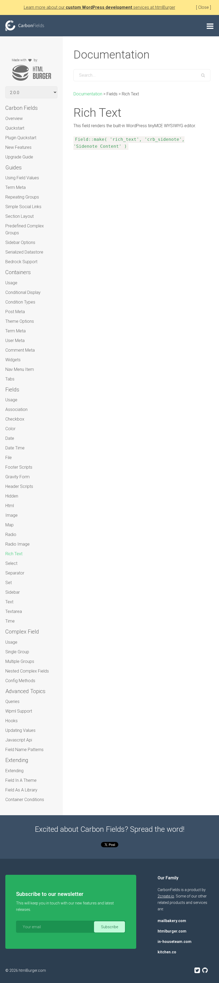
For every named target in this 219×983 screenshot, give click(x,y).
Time (10, 621)
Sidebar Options (20, 242)
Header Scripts (19, 486)
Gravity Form (17, 476)
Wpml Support (18, 711)
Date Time (15, 447)
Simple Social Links (23, 206)
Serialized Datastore (24, 252)
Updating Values (20, 730)
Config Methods (20, 680)
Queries (12, 701)
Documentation (87, 93)
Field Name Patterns (24, 749)
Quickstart (14, 128)
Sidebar (12, 592)
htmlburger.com (172, 931)
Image (11, 515)
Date (9, 438)
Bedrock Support (21, 261)
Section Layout (19, 216)
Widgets (13, 359)
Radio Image (17, 544)
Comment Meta (20, 350)
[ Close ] (203, 7)
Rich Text (13, 553)
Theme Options (19, 321)
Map (9, 524)
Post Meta (15, 311)
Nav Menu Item (19, 369)
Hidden (11, 496)
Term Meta (15, 187)
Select (11, 563)
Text (9, 601)
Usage (11, 282)
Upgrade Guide (19, 157)
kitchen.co (167, 952)
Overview (14, 118)
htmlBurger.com (32, 970)
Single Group (17, 651)
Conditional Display (23, 292)
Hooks (11, 720)
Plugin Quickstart (20, 137)
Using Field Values (22, 177)
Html (9, 505)
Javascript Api (18, 740)
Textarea (13, 611)
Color (10, 428)
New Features (18, 147)
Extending (14, 770)
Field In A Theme (21, 780)
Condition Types (20, 302)
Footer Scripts (18, 467)
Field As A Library (21, 789)
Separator (14, 573)
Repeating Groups (22, 197)
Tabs (9, 379)
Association (16, 409)
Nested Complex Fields (27, 671)
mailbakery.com (172, 921)
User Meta (15, 340)
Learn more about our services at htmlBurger (99, 7)
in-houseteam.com (174, 941)
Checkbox (14, 419)
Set (8, 582)
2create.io (166, 896)
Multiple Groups (19, 661)
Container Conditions (24, 799)
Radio (10, 534)
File (8, 457)
